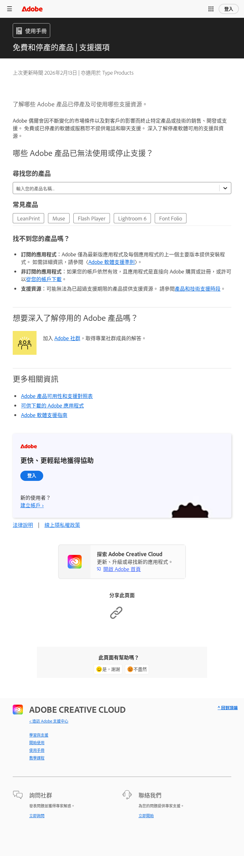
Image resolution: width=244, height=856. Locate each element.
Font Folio (170, 218)
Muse (58, 218)
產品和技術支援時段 (197, 288)
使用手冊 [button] (36, 31)
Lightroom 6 (132, 218)
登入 (228, 8)
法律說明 (23, 525)
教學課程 (36, 758)
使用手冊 (36, 750)
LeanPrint (28, 218)
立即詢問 (36, 816)
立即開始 (146, 816)
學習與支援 (38, 735)
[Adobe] (32, 8)
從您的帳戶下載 (44, 279)
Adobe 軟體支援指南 (44, 415)
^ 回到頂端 (228, 707)
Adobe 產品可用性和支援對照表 (57, 396)
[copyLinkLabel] (116, 617)
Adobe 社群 (67, 338)
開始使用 (36, 742)
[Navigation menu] (9, 8)
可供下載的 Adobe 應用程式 (52, 405)
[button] (211, 9)
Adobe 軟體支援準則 (111, 262)
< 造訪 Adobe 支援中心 (48, 721)
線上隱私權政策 (62, 525)
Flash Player (91, 218)
